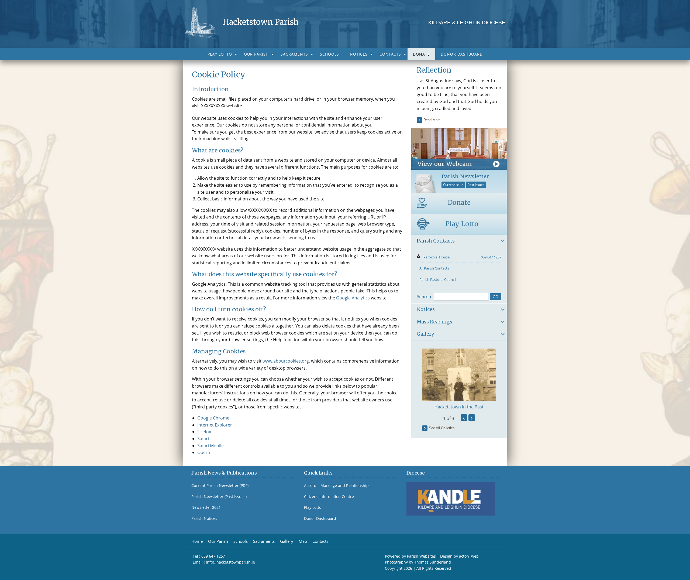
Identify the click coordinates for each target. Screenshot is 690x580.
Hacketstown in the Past (459, 407)
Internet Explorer (214, 425)
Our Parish (256, 54)
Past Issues (476, 184)
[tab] (459, 241)
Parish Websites (421, 556)
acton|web (469, 556)
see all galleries (442, 428)
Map (303, 541)
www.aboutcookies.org (286, 361)
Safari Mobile (210, 446)
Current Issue (453, 184)
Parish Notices (204, 518)
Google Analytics (353, 298)
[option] (459, 379)
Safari (203, 439)
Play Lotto (220, 54)
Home (197, 541)
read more (431, 120)
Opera (203, 452)
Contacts (390, 54)
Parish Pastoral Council (437, 279)
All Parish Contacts (434, 268)
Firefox (204, 432)
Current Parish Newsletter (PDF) (220, 485)
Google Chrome (213, 418)
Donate (421, 54)
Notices (359, 54)
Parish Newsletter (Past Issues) (219, 497)
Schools (329, 54)
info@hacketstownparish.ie (230, 562)
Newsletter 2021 (206, 507)
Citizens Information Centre (329, 497)
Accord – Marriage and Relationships (337, 485)
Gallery (286, 541)
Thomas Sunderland (432, 562)
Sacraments (294, 54)
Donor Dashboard (462, 54)
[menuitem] (220, 54)
